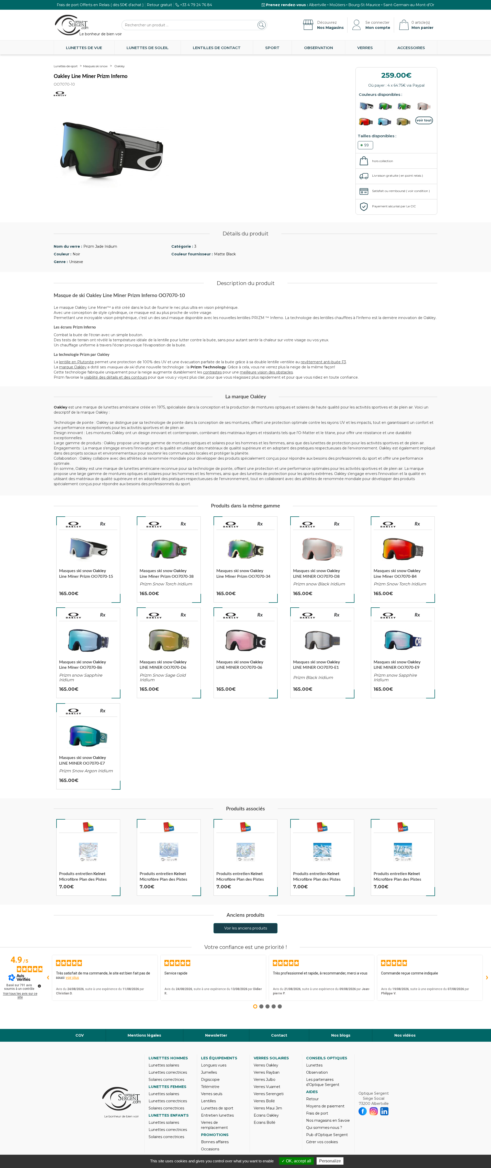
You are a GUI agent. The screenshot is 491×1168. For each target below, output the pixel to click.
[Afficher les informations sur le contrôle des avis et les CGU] (39, 986)
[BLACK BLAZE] (368, 122)
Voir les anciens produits (245, 928)
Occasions (210, 1149)
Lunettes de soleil (148, 47)
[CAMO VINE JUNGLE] (387, 106)
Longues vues (213, 1065)
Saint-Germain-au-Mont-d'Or (408, 5)
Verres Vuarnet (267, 1086)
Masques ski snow (95, 66)
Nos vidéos (405, 1035)
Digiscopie (210, 1079)
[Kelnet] (88, 827)
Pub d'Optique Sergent (327, 1134)
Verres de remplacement (214, 1125)
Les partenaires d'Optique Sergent (322, 1082)
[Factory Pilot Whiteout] (368, 106)
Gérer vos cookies (322, 1142)
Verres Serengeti (269, 1094)
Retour (312, 1099)
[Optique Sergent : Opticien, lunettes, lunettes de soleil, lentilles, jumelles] (72, 25)
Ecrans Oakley (266, 1115)
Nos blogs (340, 1035)
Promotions (215, 1134)
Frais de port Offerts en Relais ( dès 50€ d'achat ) (100, 5)
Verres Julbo (264, 1079)
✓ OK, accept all (296, 1161)
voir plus (72, 978)
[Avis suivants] (486, 977)
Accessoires (411, 47)
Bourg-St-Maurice (364, 5)
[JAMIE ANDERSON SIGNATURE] (424, 106)
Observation (318, 47)
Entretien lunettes (217, 1115)
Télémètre (210, 1086)
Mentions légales (144, 1035)
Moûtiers (337, 5)
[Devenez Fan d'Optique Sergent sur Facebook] (363, 1111)
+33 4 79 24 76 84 (196, 5)
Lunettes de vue (84, 47)
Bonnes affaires (215, 1142)
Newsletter (216, 1035)
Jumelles (209, 1072)
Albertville (317, 5)
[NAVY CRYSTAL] (387, 122)
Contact (279, 1035)
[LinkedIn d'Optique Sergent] (384, 1111)
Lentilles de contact (217, 47)
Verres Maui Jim (268, 1108)
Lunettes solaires (164, 1065)
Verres (365, 47)
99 (366, 145)
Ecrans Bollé (264, 1122)
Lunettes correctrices (168, 1072)
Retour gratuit (159, 5)
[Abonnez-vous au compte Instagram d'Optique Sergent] (374, 1111)
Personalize (330, 1161)
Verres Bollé (264, 1101)
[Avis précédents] (47, 977)
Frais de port (317, 1113)
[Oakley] (73, 524)
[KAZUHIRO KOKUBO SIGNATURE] (405, 122)
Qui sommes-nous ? (324, 1127)
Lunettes (314, 1065)
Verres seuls (211, 1094)
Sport (272, 47)
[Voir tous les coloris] (424, 120)
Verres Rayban (267, 1072)
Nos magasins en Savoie (328, 1120)
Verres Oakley (266, 1065)
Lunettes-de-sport (65, 66)
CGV (79, 1035)
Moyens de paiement (325, 1106)
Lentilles (208, 1101)
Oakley (119, 66)
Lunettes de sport (217, 1108)
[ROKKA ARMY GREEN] (405, 106)
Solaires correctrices (166, 1079)
